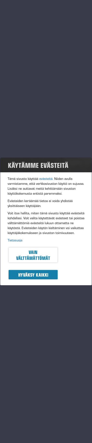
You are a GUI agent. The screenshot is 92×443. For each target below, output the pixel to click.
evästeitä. (46, 178)
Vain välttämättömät (33, 255)
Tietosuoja (15, 240)
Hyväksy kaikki (33, 274)
